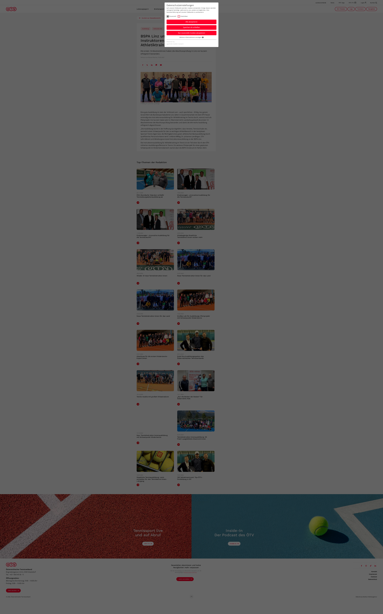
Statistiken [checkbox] (184, 16)
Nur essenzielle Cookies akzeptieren (191, 33)
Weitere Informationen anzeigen (190, 37)
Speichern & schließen (191, 27)
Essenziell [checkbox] (172, 16)
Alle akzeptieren (191, 22)
